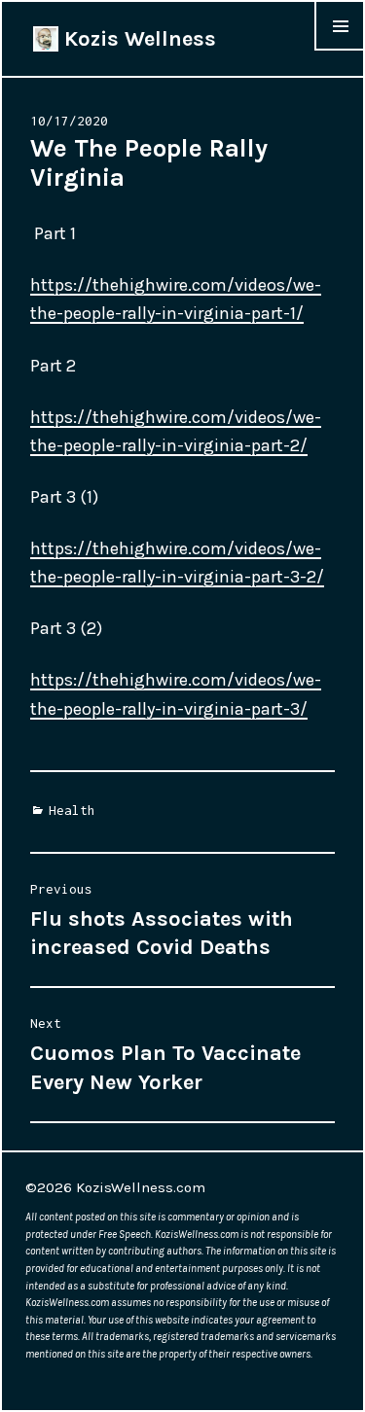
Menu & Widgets (339, 50)
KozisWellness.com (140, 1187)
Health (72, 810)
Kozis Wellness (137, 39)
